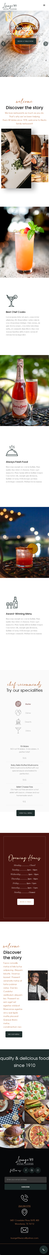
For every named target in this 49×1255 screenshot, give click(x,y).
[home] (9, 6)
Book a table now (25, 41)
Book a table (25, 902)
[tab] (24, 703)
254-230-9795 (24, 1206)
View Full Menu (25, 813)
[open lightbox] (12, 1087)
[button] (44, 5)
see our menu (14, 1034)
